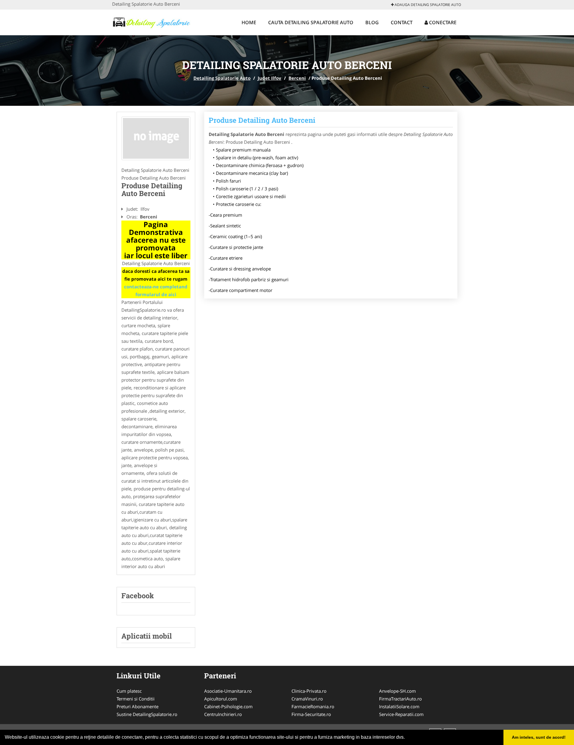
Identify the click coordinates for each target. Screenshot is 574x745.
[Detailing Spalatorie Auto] (151, 22)
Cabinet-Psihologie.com (228, 706)
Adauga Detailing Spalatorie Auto (427, 4)
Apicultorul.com (220, 699)
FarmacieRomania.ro (312, 706)
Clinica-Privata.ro (308, 691)
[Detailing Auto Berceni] (155, 138)
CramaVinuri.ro (307, 699)
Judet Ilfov (269, 78)
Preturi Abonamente (137, 706)
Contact (402, 22)
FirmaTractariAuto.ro (400, 699)
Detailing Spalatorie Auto (222, 78)
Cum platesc (129, 691)
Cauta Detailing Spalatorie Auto (310, 22)
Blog (372, 22)
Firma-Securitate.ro (311, 714)
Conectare (442, 22)
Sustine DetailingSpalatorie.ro (147, 714)
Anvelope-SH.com (397, 691)
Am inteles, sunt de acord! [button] (539, 737)
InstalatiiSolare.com (399, 706)
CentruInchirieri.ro (223, 714)
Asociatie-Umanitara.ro (228, 691)
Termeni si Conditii (136, 699)
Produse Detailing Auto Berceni (262, 120)
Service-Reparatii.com (401, 714)
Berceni (297, 78)
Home (249, 22)
